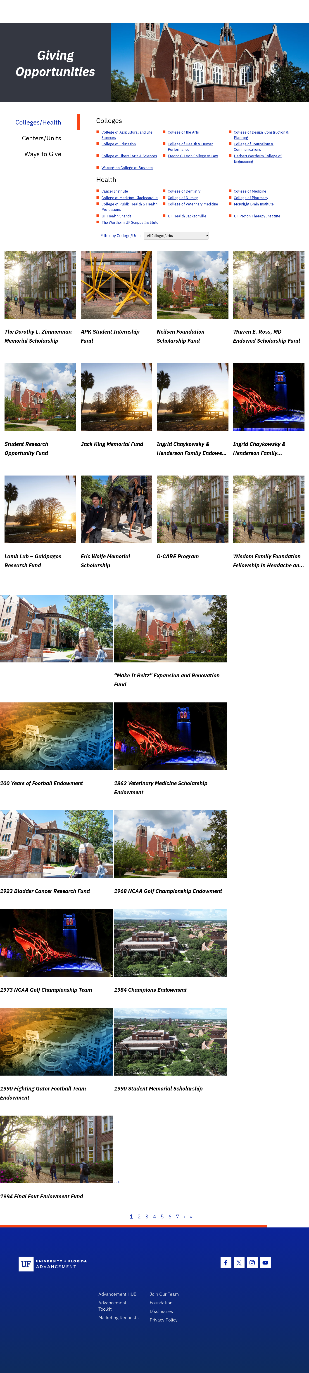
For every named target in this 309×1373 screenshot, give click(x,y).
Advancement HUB (117, 1294)
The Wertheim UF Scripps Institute (130, 222)
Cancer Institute (115, 191)
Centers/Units (41, 138)
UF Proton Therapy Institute (257, 216)
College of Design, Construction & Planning (261, 135)
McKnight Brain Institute (254, 204)
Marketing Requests (118, 1317)
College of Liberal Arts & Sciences (129, 156)
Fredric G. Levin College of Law (193, 156)
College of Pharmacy (251, 197)
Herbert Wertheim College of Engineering (258, 159)
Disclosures (161, 1311)
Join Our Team (164, 1294)
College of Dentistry (184, 191)
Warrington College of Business (127, 167)
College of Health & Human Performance (190, 147)
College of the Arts (183, 132)
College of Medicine (250, 191)
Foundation (161, 1303)
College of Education (119, 144)
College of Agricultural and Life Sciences (127, 135)
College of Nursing (183, 197)
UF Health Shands (116, 216)
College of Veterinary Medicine (193, 204)
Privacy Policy (164, 1320)
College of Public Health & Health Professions (129, 207)
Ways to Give (42, 154)
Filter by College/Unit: (120, 235)
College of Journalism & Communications (253, 147)
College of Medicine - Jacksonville (130, 197)
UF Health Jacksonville (187, 216)
